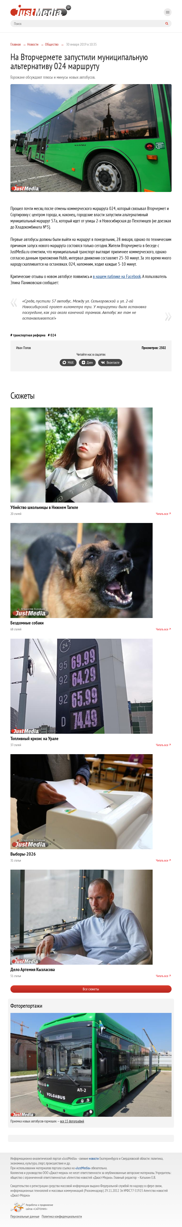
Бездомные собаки (27, 622)
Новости (32, 44)
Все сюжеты (91, 989)
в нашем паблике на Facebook (117, 276)
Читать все (162, 513)
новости (94, 1158)
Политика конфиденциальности (62, 1216)
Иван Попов (23, 348)
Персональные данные (24, 1216)
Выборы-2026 (23, 854)
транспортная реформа (29, 335)
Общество (52, 44)
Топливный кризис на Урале (34, 738)
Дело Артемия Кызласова (32, 969)
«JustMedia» (83, 1168)
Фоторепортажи (26, 1005)
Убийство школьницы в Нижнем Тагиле (44, 507)
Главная (15, 44)
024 (53, 335)
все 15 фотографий (72, 1121)
